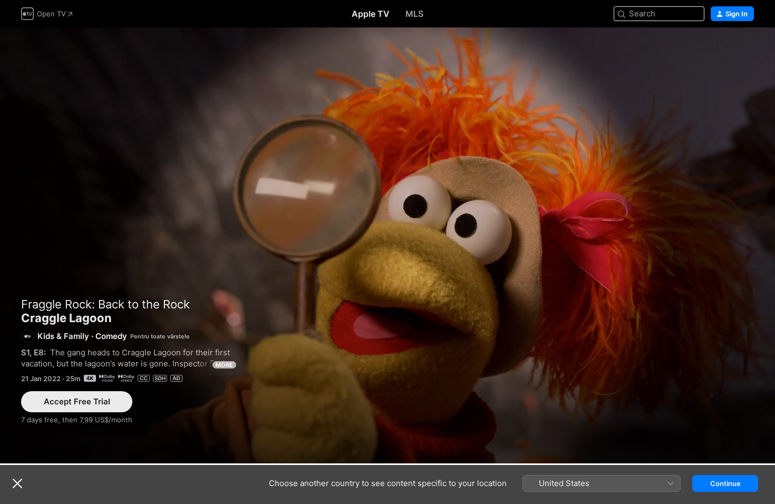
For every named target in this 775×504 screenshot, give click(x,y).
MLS (414, 13)
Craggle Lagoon (387, 245)
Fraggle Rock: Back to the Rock (105, 304)
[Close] (17, 483)
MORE (224, 365)
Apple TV (371, 13)
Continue (725, 483)
